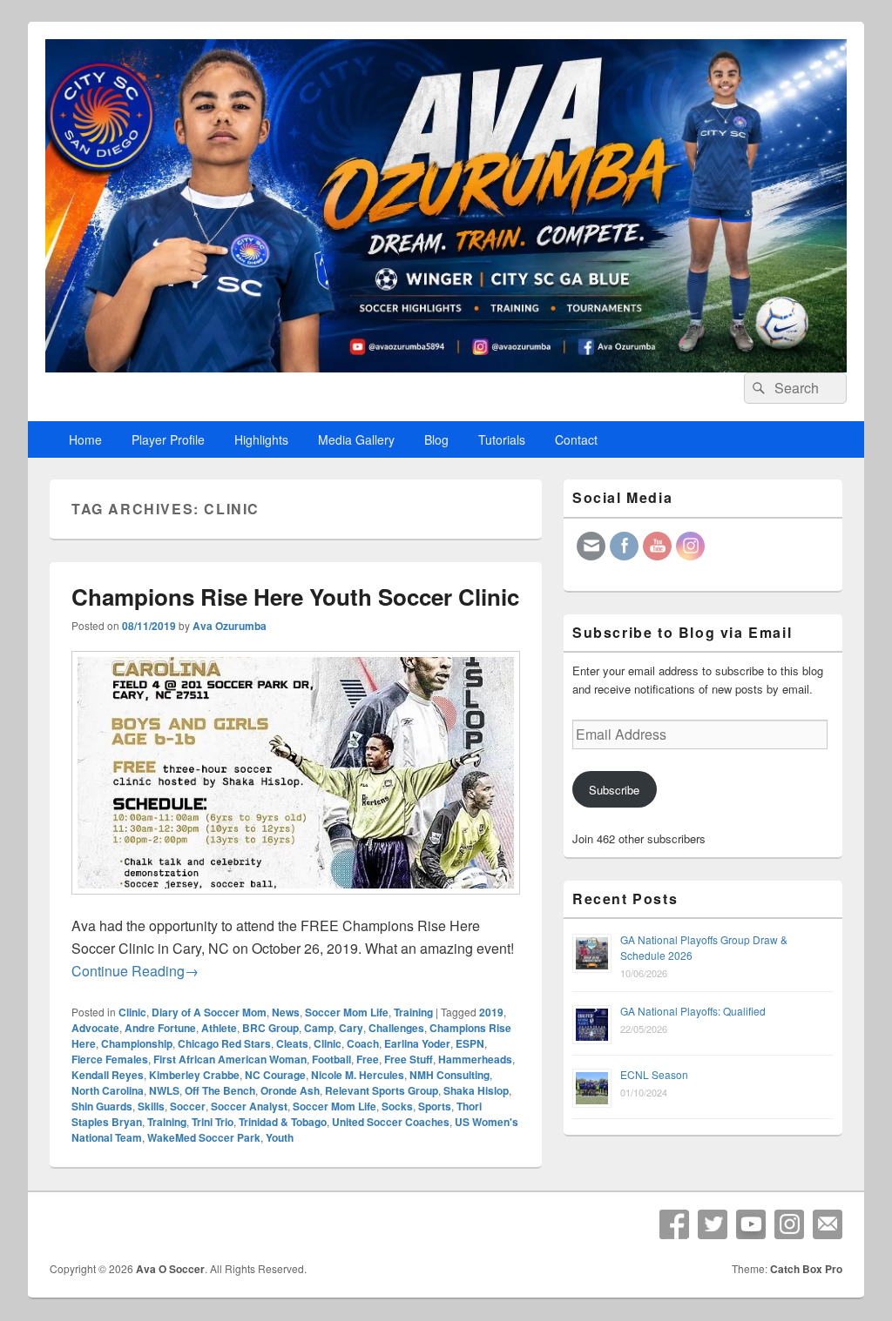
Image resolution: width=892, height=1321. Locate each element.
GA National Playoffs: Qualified (693, 1010)
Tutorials (501, 439)
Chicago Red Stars (224, 1043)
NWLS (164, 1090)
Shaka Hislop (476, 1090)
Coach (363, 1043)
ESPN (470, 1043)
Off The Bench (220, 1090)
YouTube (751, 1224)
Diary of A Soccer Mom (209, 1012)
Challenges (396, 1028)
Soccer (188, 1106)
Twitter (712, 1224)
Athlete (219, 1028)
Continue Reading (135, 971)
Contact (576, 439)
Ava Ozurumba (230, 626)
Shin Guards (101, 1106)
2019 (491, 1012)
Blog (436, 439)
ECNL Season (654, 1074)
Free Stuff (408, 1059)
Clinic (132, 1012)
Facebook (674, 1224)
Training (413, 1012)
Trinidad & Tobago (283, 1122)
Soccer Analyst (249, 1106)
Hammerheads (475, 1059)
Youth (280, 1137)
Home (85, 439)
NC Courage (275, 1075)
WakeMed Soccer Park (203, 1137)
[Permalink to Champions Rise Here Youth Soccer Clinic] (295, 903)
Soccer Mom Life (347, 1012)
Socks (397, 1106)
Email (827, 1224)
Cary (351, 1028)
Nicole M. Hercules (357, 1075)
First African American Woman (230, 1059)
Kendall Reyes (107, 1075)
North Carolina (107, 1090)
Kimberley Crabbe (194, 1075)
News (286, 1012)
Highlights (261, 439)
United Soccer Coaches (390, 1122)
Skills (151, 1106)
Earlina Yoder (417, 1043)
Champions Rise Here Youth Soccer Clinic (295, 596)
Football (331, 1059)
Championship (136, 1043)
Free (367, 1059)
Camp (319, 1028)
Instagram (789, 1224)
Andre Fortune (160, 1028)
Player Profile (168, 439)
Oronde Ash (290, 1090)
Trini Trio (212, 1122)
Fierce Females (109, 1059)
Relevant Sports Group (381, 1090)
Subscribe (614, 789)
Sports (434, 1106)
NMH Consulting (449, 1075)
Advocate (95, 1028)
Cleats (292, 1043)
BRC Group (270, 1028)
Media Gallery (356, 439)
